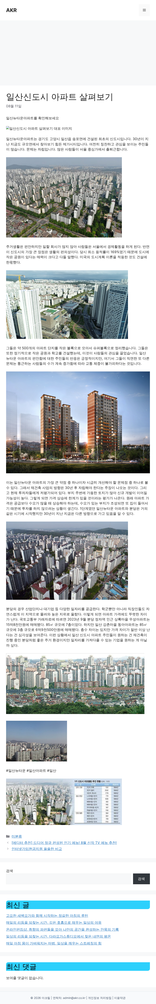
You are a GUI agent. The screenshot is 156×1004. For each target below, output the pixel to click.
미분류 (17, 836)
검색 (9, 871)
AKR (11, 10)
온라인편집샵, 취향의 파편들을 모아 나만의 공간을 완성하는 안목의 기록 (62, 929)
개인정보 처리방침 (100, 998)
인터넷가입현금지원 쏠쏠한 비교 (37, 849)
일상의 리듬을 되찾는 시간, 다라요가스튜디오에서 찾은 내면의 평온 (58, 936)
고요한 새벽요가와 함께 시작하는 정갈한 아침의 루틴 (47, 916)
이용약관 (120, 998)
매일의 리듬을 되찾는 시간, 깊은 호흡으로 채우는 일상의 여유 (54, 923)
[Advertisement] (78, 50)
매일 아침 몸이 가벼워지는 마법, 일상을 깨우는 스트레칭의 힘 (54, 943)
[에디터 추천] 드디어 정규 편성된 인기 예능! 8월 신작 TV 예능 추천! (64, 843)
